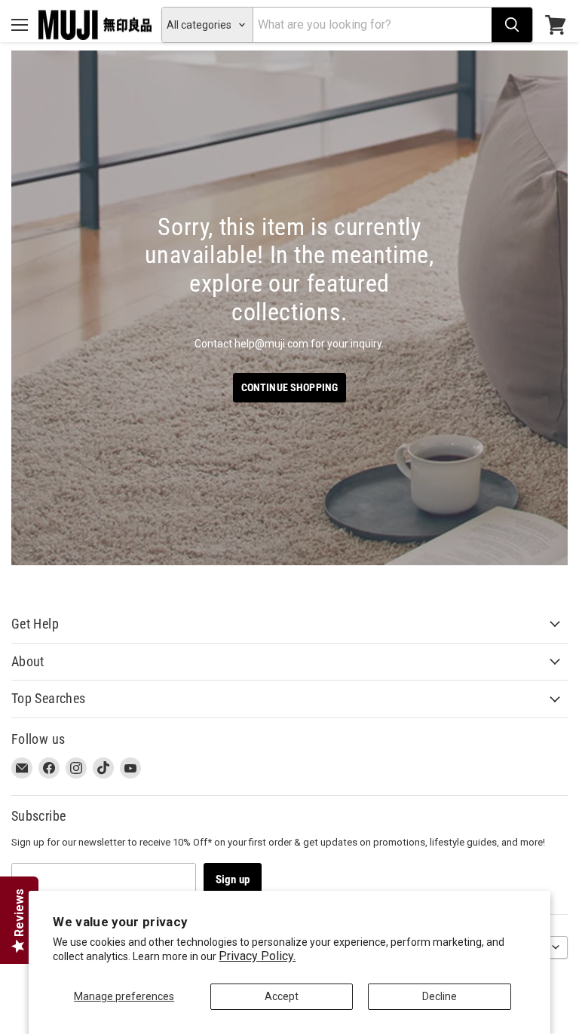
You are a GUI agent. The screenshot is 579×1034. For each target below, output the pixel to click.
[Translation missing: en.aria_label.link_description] (289, 307)
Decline (439, 996)
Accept (282, 996)
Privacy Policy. (257, 956)
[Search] (512, 25)
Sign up (233, 879)
